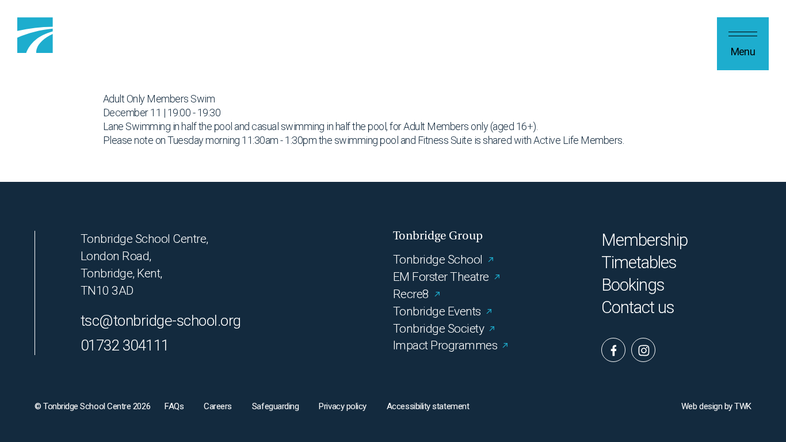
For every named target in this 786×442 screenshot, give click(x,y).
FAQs (174, 406)
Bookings (633, 285)
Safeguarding (275, 406)
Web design (701, 406)
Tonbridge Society (438, 329)
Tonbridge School (438, 259)
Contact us (637, 307)
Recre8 (411, 294)
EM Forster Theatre (441, 277)
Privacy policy (343, 406)
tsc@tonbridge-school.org (161, 320)
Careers (218, 406)
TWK (742, 406)
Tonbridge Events (437, 311)
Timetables (639, 262)
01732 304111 (125, 345)
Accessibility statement (428, 406)
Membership (644, 240)
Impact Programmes (445, 345)
